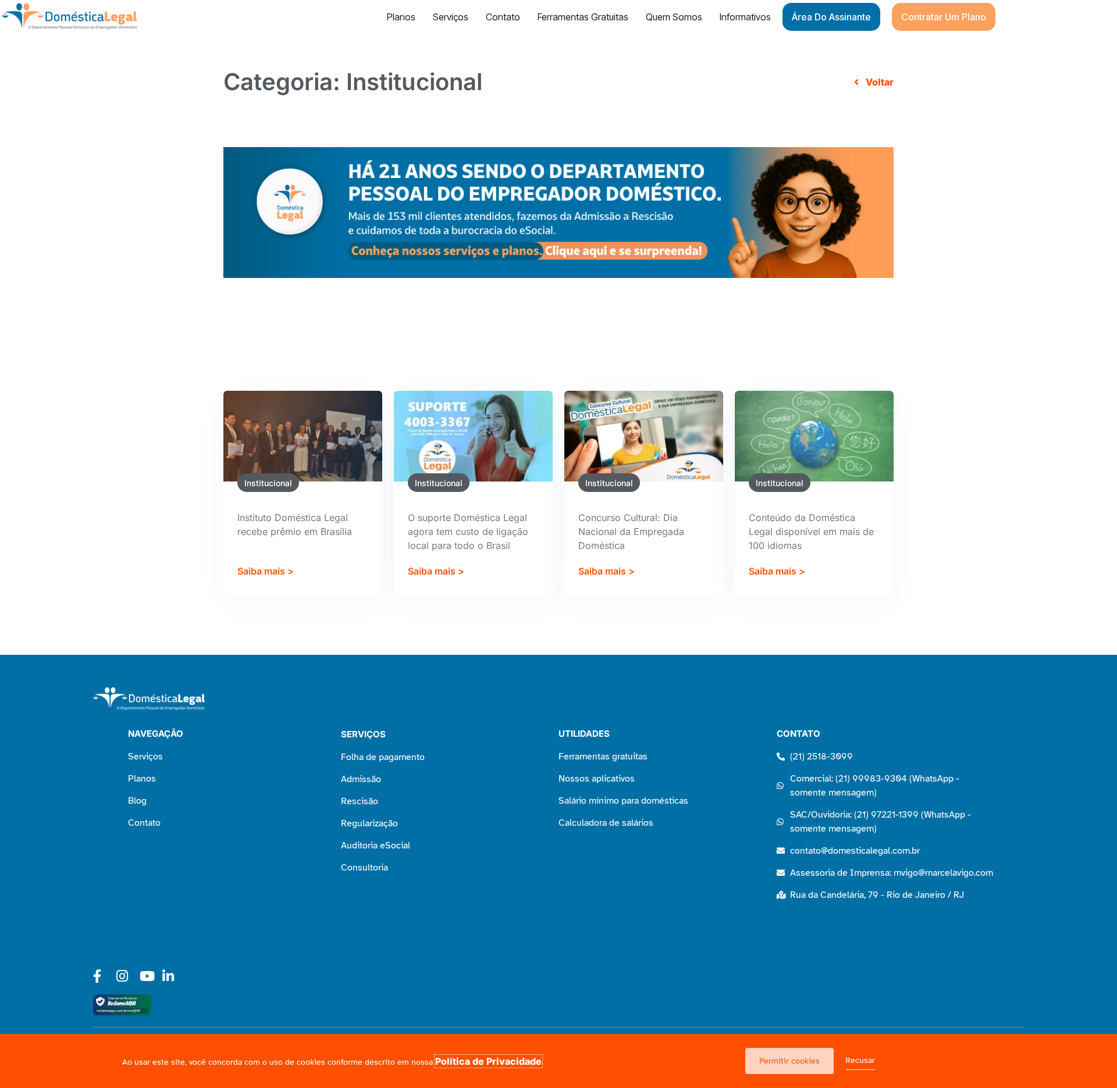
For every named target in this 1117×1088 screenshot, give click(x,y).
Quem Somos (674, 17)
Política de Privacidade (488, 1061)
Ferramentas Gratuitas (583, 17)
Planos (401, 17)
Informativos (745, 17)
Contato (503, 17)
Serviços (450, 17)
